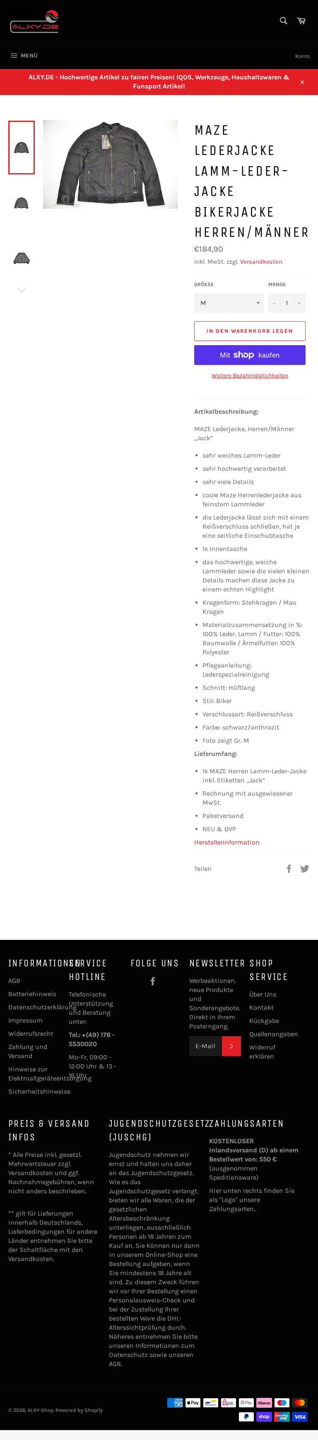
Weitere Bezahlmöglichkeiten (250, 375)
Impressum (25, 1020)
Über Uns (262, 994)
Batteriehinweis (32, 994)
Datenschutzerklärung (42, 1007)
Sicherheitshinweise (39, 1091)
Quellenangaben (273, 1034)
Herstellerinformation (227, 842)
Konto (302, 56)
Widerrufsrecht (30, 1033)
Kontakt (261, 1007)
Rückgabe (264, 1021)
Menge (277, 284)
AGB (14, 981)
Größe (204, 284)
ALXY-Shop (40, 1410)
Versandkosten (261, 261)
